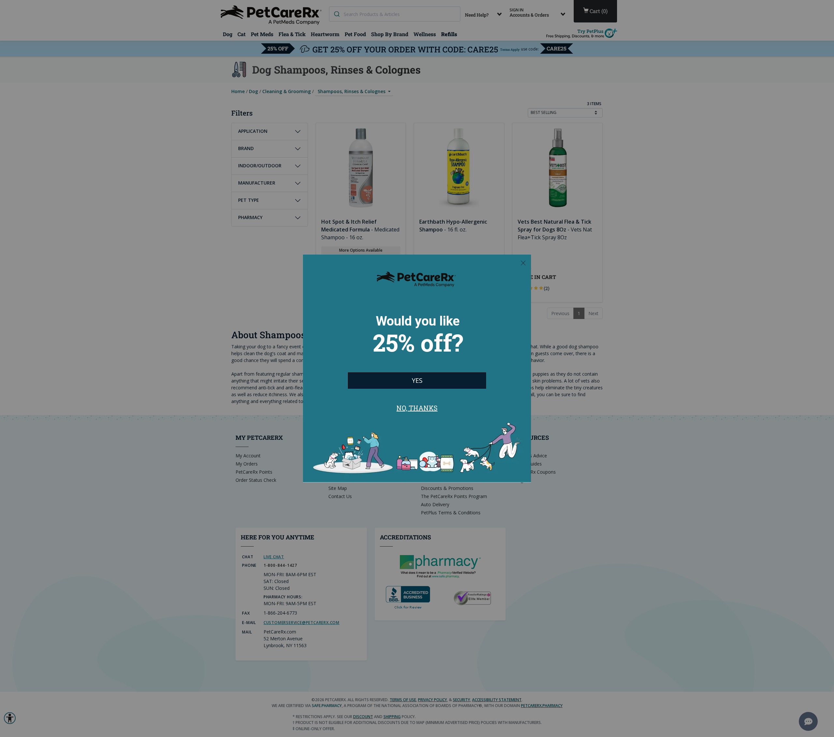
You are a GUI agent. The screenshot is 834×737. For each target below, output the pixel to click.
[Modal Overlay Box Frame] (417, 368)
